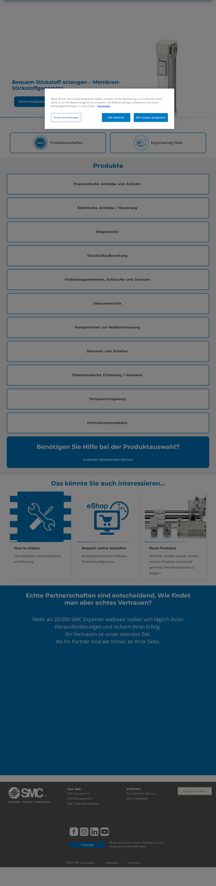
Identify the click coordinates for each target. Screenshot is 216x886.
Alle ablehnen (116, 117)
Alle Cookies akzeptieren (151, 117)
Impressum (103, 106)
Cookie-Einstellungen (66, 117)
